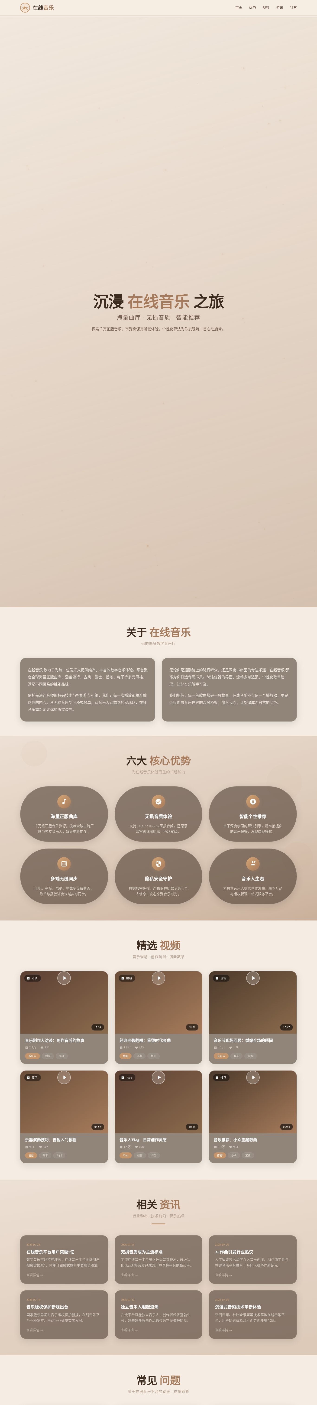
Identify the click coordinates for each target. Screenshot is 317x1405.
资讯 (279, 7)
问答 (293, 7)
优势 (252, 7)
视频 (266, 7)
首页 (239, 7)
